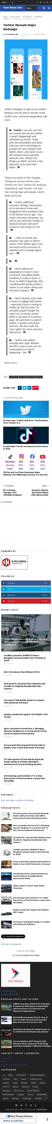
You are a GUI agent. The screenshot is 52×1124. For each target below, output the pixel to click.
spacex (5, 1098)
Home (5, 17)
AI (3, 1075)
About (3, 1061)
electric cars (18, 1091)
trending (38, 17)
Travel (33, 1083)
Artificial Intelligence (37, 1075)
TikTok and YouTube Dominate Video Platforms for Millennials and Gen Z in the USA (25, 473)
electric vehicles (33, 1091)
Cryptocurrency (36, 1079)
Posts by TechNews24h (11, 944)
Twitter (6, 19)
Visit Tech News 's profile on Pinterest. (17, 800)
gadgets (20, 1094)
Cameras (6, 1079)
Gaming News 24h (9, 994)
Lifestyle (24, 1083)
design (35, 1087)
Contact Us (6, 1058)
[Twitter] (21, 1105)
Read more (11, 362)
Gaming (6, 1083)
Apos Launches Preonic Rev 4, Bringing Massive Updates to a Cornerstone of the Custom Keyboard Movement (31, 827)
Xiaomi (42, 1083)
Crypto (23, 1079)
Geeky (15, 1083)
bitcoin (15, 1087)
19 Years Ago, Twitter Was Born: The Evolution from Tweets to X (25, 421)
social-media (15, 17)
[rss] (50, 2)
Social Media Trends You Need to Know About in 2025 (25, 447)
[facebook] (37, 2)
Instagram (27, 595)
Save (36, 387)
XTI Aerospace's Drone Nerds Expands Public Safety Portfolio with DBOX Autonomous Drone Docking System (31, 815)
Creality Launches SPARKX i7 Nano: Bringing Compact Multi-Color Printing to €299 (31, 851)
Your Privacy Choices (21, 1116)
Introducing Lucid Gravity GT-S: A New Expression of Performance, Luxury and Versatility (31, 900)
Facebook (27, 583)
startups (15, 1098)
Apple (10, 1075)
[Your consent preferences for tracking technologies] (47, 1119)
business (25, 1087)
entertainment (8, 1094)
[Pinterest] (47, 2)
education (6, 1091)
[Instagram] (44, 2)
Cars (15, 1079)
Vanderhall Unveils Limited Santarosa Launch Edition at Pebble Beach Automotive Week (30, 876)
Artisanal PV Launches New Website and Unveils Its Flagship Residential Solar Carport (31, 839)
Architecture (21, 1075)
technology (27, 17)
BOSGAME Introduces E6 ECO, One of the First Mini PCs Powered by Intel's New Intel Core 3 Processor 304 (30, 1019)
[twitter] (40, 2)
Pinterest (27, 601)
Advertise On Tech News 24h (13, 1064)
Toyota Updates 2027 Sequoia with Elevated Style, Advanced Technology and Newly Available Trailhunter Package (32, 1043)
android (6, 1087)
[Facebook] (16, 1105)
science (30, 1094)
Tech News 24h (8, 991)
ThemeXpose (42, 1109)
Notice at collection (13, 1120)
